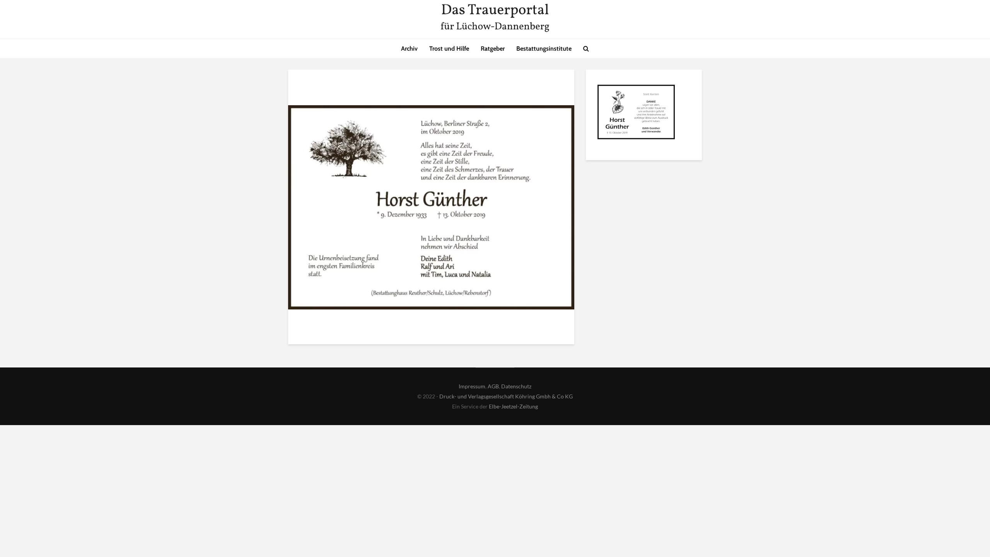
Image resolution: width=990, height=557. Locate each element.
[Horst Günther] (636, 113)
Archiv (409, 48)
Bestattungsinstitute (544, 48)
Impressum (472, 386)
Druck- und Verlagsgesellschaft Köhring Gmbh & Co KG (506, 396)
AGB (493, 386)
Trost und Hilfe (449, 48)
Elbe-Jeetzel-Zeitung (513, 406)
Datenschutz (516, 386)
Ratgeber (493, 48)
